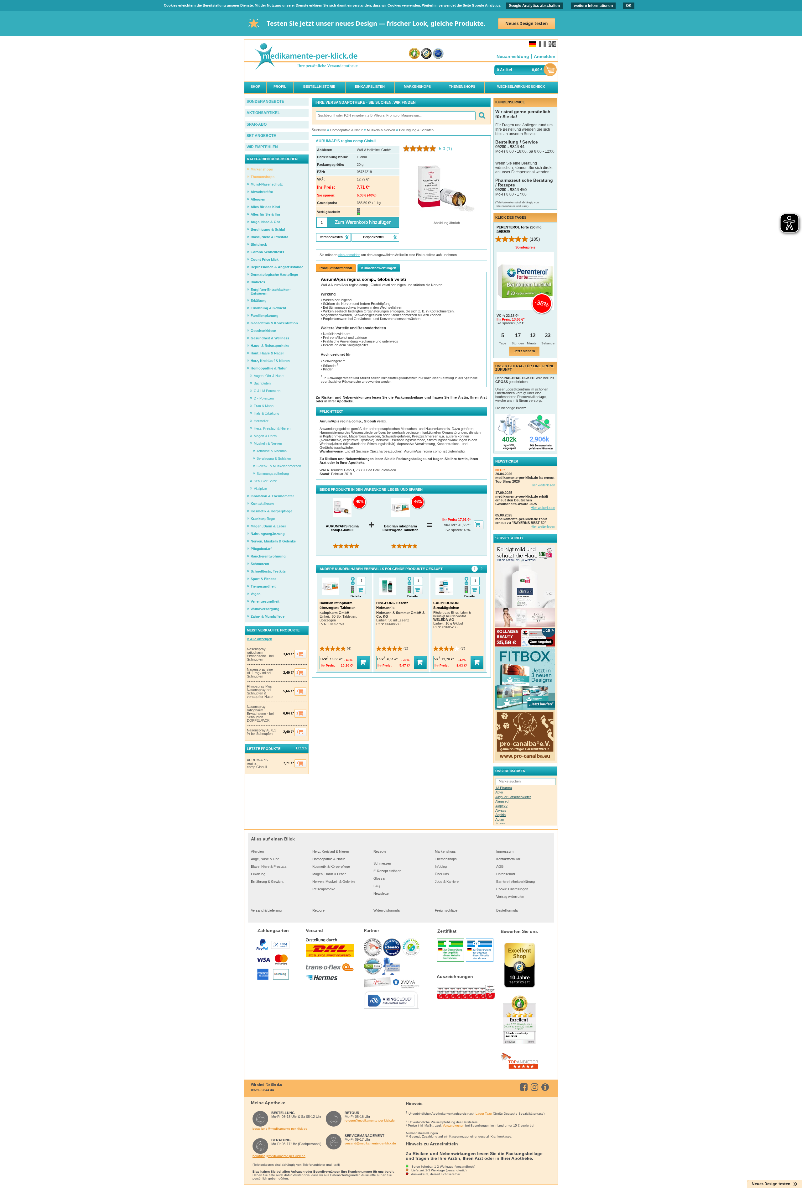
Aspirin (500, 815)
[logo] (305, 57)
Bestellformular (507, 910)
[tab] (474, 569)
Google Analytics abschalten (534, 5)
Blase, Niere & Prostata (268, 866)
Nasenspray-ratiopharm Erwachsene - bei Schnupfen (260, 654)
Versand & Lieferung (266, 910)
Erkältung (258, 874)
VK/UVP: (451, 525)
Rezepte (379, 851)
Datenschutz (506, 874)
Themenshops (446, 859)
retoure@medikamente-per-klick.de (370, 1120)
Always (500, 810)
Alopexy (501, 806)
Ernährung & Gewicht (267, 881)
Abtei (499, 792)
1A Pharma (503, 788)
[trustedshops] (426, 54)
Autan (499, 819)
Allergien (257, 851)
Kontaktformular (508, 859)
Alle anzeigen (260, 639)
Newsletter (381, 893)
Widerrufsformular (387, 910)
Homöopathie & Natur (328, 859)
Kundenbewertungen (378, 268)
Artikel (506, 70)
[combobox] (395, 116)
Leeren (301, 748)
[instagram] (535, 1087)
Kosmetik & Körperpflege (331, 866)
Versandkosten (453, 1125)
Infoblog (441, 866)
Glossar (379, 878)
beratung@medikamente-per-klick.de (279, 1156)
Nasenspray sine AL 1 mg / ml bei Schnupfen (260, 673)
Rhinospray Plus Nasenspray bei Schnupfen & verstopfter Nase (260, 692)
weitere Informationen (593, 5)
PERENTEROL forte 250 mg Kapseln (519, 229)
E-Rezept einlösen (387, 871)
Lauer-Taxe (484, 1113)
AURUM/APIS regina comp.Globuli (257, 763)
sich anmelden (349, 255)
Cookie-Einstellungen (512, 889)
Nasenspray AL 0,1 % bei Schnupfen (261, 732)
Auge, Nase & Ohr (265, 859)
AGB (499, 866)
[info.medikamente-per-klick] (546, 1087)
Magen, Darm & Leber (329, 874)
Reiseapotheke (323, 889)
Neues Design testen (526, 23)
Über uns (442, 874)
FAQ (376, 886)
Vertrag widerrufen (510, 896)
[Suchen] (482, 116)
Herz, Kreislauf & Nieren (330, 851)
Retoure (318, 910)
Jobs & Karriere (447, 881)
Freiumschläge (446, 910)
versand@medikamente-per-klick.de (370, 1143)
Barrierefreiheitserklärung (515, 881)
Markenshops (445, 851)
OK (629, 5)
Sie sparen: (454, 530)
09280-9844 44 (262, 1090)
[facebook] (525, 1087)
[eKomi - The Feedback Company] (414, 54)
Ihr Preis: (450, 519)
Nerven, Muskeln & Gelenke (333, 881)
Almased (501, 801)
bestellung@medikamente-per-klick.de (280, 1128)
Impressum (504, 851)
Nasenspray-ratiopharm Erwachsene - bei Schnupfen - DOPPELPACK (260, 713)
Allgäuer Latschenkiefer (513, 797)
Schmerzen (382, 863)
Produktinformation (336, 268)
